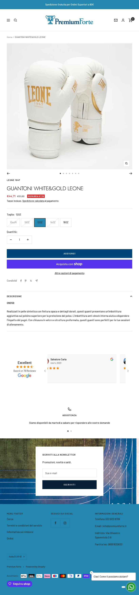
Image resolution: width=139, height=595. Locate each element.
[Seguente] (130, 173)
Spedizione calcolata (33, 200)
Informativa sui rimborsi (20, 531)
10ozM (13, 222)
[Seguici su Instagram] (65, 523)
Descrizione (14, 296)
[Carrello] (130, 20)
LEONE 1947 (13, 180)
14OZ (52, 222)
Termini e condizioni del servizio (24, 525)
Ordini (10, 538)
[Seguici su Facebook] (55, 523)
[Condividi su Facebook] (21, 281)
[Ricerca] (15, 20)
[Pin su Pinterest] (25, 281)
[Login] (123, 20)
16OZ (65, 222)
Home (9, 37)
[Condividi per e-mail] (36, 281)
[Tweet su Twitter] (30, 281)
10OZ (26, 222)
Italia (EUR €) (15, 556)
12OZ (39, 222)
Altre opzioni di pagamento (69, 273)
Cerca (10, 519)
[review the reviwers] (104, 359)
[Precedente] (8, 173)
